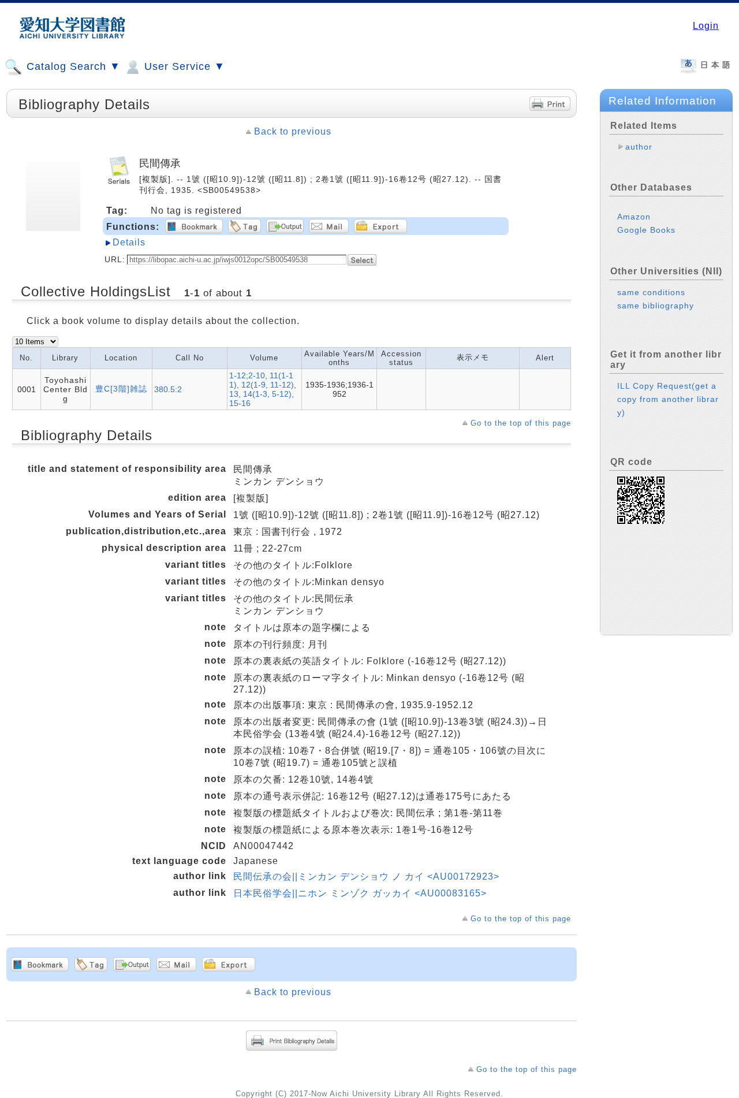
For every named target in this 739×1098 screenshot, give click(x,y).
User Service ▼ (183, 66)
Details (129, 242)
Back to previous (292, 131)
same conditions (651, 292)
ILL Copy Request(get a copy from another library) (668, 399)
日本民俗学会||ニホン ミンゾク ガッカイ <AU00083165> (360, 893)
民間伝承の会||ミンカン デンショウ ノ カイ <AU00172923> (366, 876)
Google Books (646, 230)
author (638, 146)
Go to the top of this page (521, 423)
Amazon (634, 216)
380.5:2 (168, 389)
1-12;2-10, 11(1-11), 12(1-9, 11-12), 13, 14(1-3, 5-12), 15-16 (262, 389)
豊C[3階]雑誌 (121, 388)
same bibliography (655, 305)
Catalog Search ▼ (72, 66)
